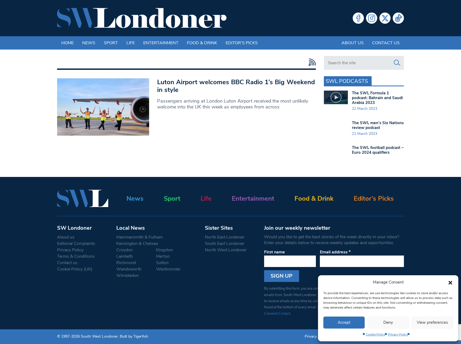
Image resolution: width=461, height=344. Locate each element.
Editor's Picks (242, 43)
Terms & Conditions (76, 256)
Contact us (386, 43)
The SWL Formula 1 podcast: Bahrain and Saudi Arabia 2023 (377, 97)
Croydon (124, 250)
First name (274, 252)
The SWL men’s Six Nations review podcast (378, 125)
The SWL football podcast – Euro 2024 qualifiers (378, 150)
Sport (111, 43)
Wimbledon (127, 275)
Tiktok (398, 18)
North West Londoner (226, 250)
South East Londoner (224, 243)
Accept (344, 322)
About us (352, 43)
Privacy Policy (398, 334)
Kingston (164, 250)
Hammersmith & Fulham (139, 237)
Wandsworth (128, 269)
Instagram (371, 18)
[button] (450, 282)
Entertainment (160, 43)
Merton (163, 256)
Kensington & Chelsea (137, 243)
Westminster (168, 269)
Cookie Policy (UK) (74, 269)
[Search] (397, 63)
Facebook (358, 18)
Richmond (126, 263)
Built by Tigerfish (134, 336)
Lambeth (124, 256)
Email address (335, 252)
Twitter (385, 18)
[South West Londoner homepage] (141, 18)
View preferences (432, 322)
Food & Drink (202, 43)
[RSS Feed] (311, 62)
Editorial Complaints (76, 243)
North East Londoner (224, 237)
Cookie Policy (375, 334)
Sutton (162, 263)
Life (130, 43)
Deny (388, 322)
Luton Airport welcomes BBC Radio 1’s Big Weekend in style (236, 86)
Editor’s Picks (374, 198)
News (88, 43)
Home (67, 43)
